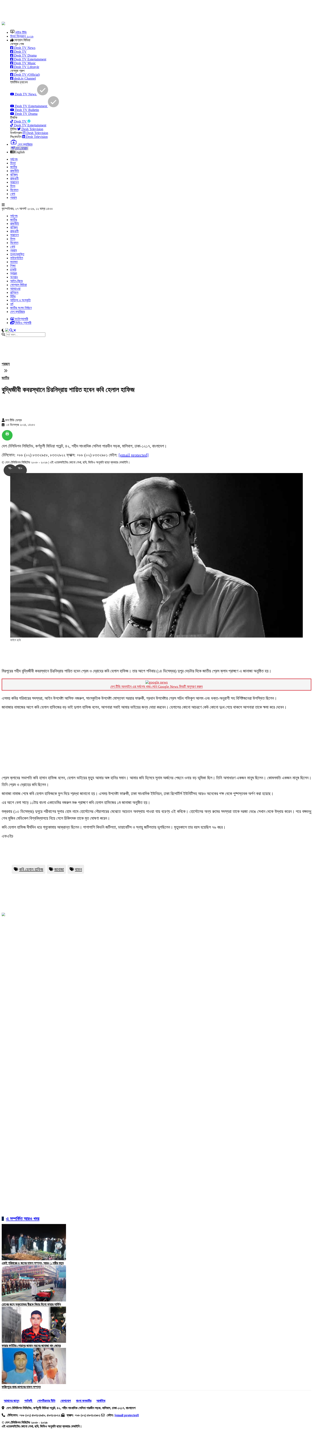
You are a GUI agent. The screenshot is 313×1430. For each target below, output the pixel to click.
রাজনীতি (14, 171)
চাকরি (13, 269)
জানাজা (59, 869)
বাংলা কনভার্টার (83, 1401)
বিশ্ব (12, 186)
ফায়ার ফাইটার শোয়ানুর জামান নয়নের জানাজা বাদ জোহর (31, 1345)
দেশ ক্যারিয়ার (17, 311)
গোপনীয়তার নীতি (46, 1401)
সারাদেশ (14, 182)
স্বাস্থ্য (13, 273)
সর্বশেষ (13, 159)
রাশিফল (14, 292)
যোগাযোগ (65, 1401)
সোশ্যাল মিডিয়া (18, 285)
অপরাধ (14, 277)
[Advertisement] (105, 11)
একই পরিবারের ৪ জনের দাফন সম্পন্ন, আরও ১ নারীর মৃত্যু (33, 1263)
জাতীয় (13, 167)
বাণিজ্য (14, 174)
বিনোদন (14, 190)
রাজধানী (14, 178)
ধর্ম (11, 304)
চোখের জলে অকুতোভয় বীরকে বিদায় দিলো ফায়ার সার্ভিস (31, 1304)
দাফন (78, 869)
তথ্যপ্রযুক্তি (17, 254)
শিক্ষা (13, 265)
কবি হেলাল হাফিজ (31, 869)
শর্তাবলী (28, 1401)
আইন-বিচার (16, 281)
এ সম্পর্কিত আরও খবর (22, 1218)
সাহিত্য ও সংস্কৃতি (20, 300)
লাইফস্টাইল (16, 258)
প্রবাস (13, 197)
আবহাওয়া (15, 288)
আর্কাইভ (100, 1401)
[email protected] (134, 455)
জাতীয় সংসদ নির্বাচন (21, 308)
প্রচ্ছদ (6, 364)
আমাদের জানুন (11, 1401)
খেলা (12, 194)
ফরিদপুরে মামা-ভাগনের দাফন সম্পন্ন (21, 1387)
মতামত (14, 262)
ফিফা (13, 163)
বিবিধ (13, 296)
